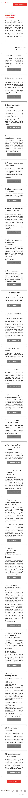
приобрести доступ (20, 4)
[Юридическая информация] (20, 795)
